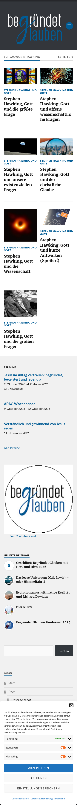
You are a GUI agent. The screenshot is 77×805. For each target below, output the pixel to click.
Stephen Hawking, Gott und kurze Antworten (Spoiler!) (54, 250)
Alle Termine (12, 448)
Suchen (64, 651)
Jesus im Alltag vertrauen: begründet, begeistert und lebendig (33, 377)
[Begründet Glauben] (38, 25)
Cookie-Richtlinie (20, 798)
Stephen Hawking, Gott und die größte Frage (18, 106)
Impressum (59, 798)
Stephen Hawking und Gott (20, 92)
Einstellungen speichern (38, 788)
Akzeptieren (38, 768)
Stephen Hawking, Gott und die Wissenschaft (18, 264)
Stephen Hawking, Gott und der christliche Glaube (54, 180)
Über (11, 692)
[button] (71, 705)
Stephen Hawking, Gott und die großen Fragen (19, 339)
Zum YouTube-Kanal (22, 536)
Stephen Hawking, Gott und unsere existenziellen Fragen (18, 180)
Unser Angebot (21, 699)
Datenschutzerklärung (41, 798)
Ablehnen (38, 778)
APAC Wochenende (19, 404)
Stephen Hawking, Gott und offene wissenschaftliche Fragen (55, 109)
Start (11, 683)
